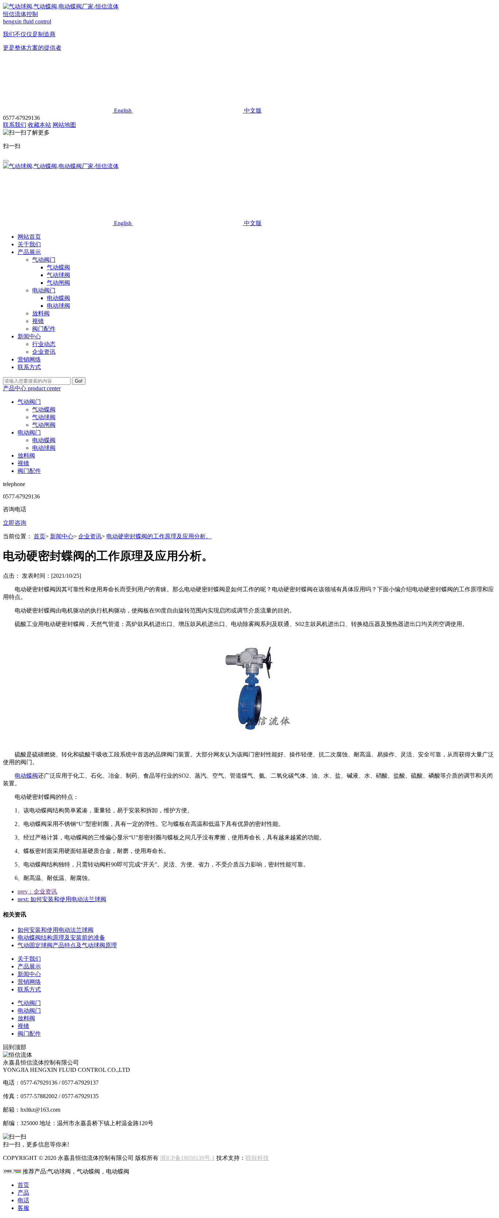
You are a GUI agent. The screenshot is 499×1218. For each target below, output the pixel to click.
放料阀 (41, 313)
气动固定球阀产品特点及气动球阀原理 (67, 945)
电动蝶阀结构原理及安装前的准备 (61, 937)
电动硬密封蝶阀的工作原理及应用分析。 (159, 536)
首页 (39, 536)
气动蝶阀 (58, 267)
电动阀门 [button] (29, 432)
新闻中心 (61, 536)
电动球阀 (58, 306)
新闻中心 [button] (29, 336)
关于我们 (29, 244)
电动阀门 (44, 290)
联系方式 (29, 367)
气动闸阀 (58, 283)
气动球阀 (58, 275)
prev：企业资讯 (37, 891)
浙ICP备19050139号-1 (187, 1158)
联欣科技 (257, 1158)
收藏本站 (39, 125)
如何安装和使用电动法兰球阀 (56, 930)
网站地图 (64, 125)
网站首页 (29, 237)
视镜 (38, 321)
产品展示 (29, 966)
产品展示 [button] (29, 252)
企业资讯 (44, 352)
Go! (79, 381)
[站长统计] (12, 1171)
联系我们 (14, 125)
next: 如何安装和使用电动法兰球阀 (62, 899)
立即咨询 (14, 523)
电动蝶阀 (58, 298)
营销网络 (29, 359)
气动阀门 (44, 260)
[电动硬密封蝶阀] (249, 742)
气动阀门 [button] (29, 402)
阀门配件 (44, 329)
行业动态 (44, 344)
